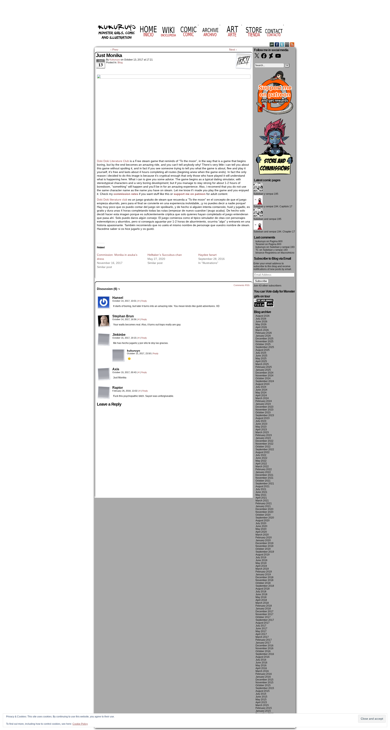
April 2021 (261, 497)
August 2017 (263, 622)
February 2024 (264, 401)
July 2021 (261, 489)
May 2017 (261, 631)
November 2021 (264, 477)
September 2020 (265, 517)
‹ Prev (114, 49)
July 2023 (261, 421)
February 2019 (264, 571)
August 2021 (263, 486)
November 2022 (264, 443)
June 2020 (261, 526)
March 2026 (262, 330)
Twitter (282, 44)
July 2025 (261, 352)
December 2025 (264, 338)
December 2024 (264, 372)
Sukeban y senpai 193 (282, 247)
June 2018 (261, 594)
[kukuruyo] (118, 355)
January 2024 (263, 404)
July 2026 (261, 318)
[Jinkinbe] (103, 339)
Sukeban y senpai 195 (266, 193)
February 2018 (264, 605)
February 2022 (264, 469)
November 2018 (264, 580)
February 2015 (264, 708)
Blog (120, 62)
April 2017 (261, 634)
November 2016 (264, 648)
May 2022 (261, 460)
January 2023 (263, 438)
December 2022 (264, 441)
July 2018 (261, 591)
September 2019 (265, 551)
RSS (292, 44)
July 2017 (261, 625)
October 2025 (263, 344)
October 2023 (263, 412)
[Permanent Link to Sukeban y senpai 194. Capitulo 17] (258, 203)
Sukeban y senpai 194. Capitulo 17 (273, 206)
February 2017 (264, 639)
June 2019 (261, 560)
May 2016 (261, 665)
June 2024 (261, 389)
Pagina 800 (276, 241)
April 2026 (261, 327)
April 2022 (261, 463)
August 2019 (263, 554)
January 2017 (263, 642)
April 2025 (261, 361)
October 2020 (263, 514)
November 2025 (264, 341)
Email (287, 44)
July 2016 (261, 659)
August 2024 (263, 384)
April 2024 (261, 395)
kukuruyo (114, 59)
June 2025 (261, 355)
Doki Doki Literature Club (113, 161)
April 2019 (261, 566)
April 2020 (261, 531)
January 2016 (263, 676)
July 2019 (261, 557)
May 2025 (261, 358)
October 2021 (263, 480)
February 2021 (264, 503)
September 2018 (265, 585)
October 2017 (263, 617)
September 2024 (265, 381)
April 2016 (261, 668)
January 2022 (263, 472)
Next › (233, 49)
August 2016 (263, 656)
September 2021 (265, 483)
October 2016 (263, 651)
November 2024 (264, 375)
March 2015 (262, 705)
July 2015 (261, 693)
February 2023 (264, 435)
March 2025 (262, 364)
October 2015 (263, 685)
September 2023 (265, 415)
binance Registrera (266, 252)
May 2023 (261, 426)
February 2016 (264, 674)
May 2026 (261, 324)
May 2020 (261, 529)
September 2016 (265, 654)
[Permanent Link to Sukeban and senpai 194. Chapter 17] (258, 228)
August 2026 (263, 315)
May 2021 (261, 495)
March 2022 (262, 466)
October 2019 (263, 549)
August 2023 (263, 418)
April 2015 (261, 702)
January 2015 (263, 710)
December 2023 (264, 406)
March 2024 (262, 398)
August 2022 (263, 452)
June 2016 (261, 662)
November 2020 (264, 512)
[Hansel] (103, 302)
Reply (144, 301)
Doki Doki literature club (112, 199)
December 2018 (264, 577)
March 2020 (262, 534)
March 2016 (262, 671)
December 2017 (264, 611)
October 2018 (263, 583)
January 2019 (263, 574)
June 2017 (261, 628)
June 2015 (261, 696)
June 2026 (261, 321)
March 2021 (262, 500)
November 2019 (264, 546)
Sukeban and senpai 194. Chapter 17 (274, 231)
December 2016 (264, 645)
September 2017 (265, 620)
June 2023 (261, 423)
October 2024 (263, 378)
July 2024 (261, 387)
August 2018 (263, 588)
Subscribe (261, 281)
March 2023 (262, 432)
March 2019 (262, 568)
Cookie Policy (80, 723)
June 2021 (261, 492)
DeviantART (271, 44)
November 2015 (264, 682)
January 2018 (263, 608)
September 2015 (265, 688)
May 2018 (261, 597)
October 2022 (263, 446)
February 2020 (264, 537)
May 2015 (261, 699)
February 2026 (264, 333)
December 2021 (264, 475)
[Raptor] (103, 392)
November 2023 (264, 409)
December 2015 (264, 679)
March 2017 (262, 637)
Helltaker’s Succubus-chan (164, 254)
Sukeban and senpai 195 (267, 219)
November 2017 (264, 614)
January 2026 (263, 335)
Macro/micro (287, 252)
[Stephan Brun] (103, 320)
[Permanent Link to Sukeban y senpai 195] (258, 191)
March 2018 (262, 602)
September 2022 (265, 449)
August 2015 (263, 691)
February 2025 (264, 367)
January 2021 (263, 506)
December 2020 (264, 509)
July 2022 (261, 455)
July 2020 (261, 523)
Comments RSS (241, 285)
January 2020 (263, 540)
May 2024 (261, 392)
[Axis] (103, 373)
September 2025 (265, 347)
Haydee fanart (207, 254)
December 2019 (264, 543)
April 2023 (261, 429)
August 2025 (263, 350)
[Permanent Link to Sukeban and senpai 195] (258, 216)
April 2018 (261, 600)
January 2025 (263, 369)
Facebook (277, 44)
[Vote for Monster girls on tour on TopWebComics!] (264, 306)
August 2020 (263, 520)
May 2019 (261, 563)
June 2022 (261, 458)
